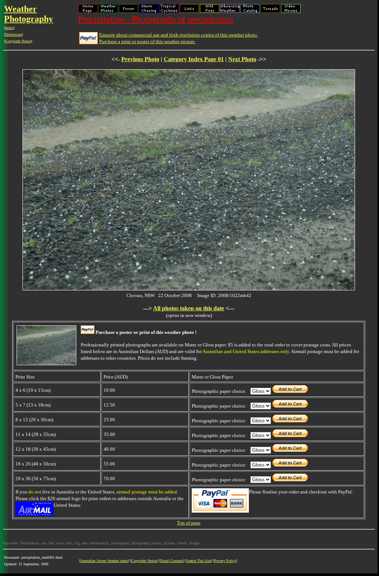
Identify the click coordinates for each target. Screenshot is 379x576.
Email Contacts (171, 561)
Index (9, 28)
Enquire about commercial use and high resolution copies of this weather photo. (178, 35)
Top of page (189, 523)
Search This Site (199, 561)
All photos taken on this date (188, 308)
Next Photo (242, 59)
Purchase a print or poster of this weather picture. (147, 41)
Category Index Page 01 (194, 59)
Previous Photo (140, 59)
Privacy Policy (225, 561)
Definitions (13, 34)
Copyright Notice (18, 41)
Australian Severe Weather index (104, 561)
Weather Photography (28, 14)
